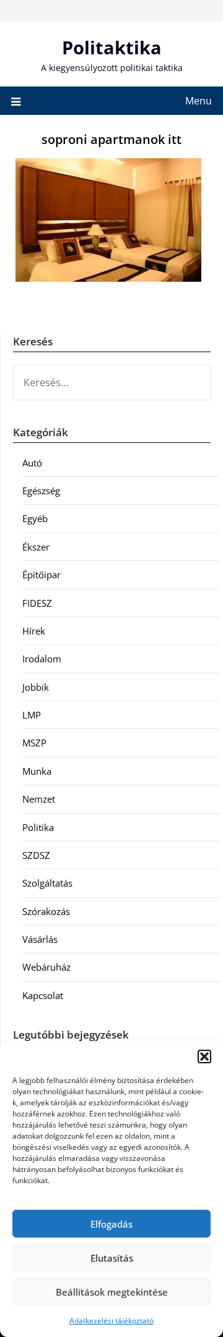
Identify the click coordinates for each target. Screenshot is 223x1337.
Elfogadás (111, 1224)
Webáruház (46, 967)
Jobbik (35, 687)
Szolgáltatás (47, 883)
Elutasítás (111, 1258)
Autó (32, 463)
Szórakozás (46, 911)
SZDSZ (36, 855)
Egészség (41, 490)
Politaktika (112, 47)
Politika (38, 827)
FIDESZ (37, 603)
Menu (198, 101)
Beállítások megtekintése (112, 1292)
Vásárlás (40, 939)
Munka (36, 771)
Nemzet (38, 799)
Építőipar (41, 574)
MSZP (34, 742)
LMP (31, 715)
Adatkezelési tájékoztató (111, 1320)
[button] (204, 1056)
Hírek (33, 631)
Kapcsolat (42, 995)
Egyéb (35, 518)
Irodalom (41, 658)
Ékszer (36, 547)
